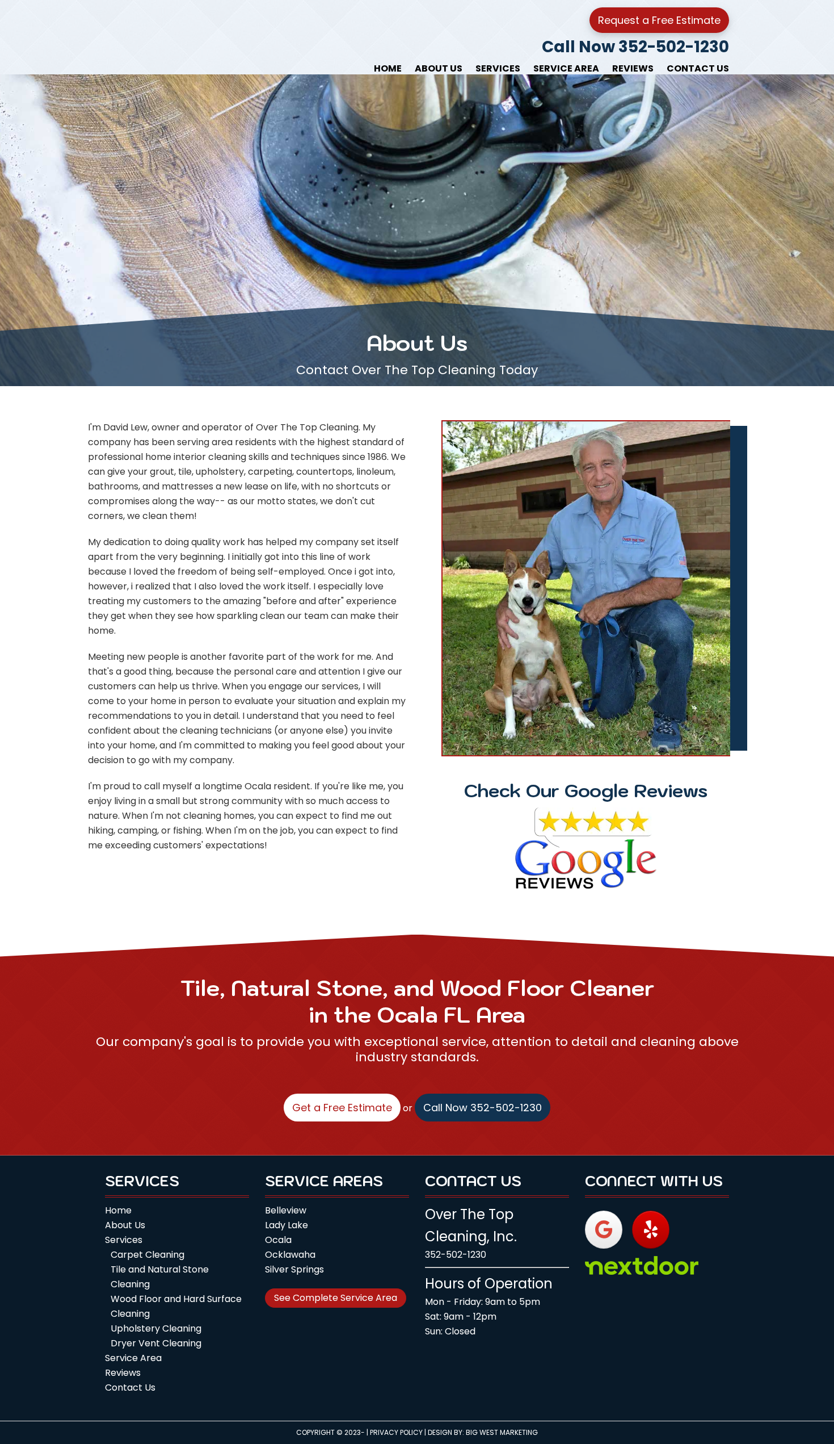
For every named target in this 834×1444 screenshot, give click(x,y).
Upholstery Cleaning (156, 1328)
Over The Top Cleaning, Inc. (178, 37)
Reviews (123, 1372)
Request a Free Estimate (659, 20)
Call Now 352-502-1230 (635, 47)
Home (118, 1210)
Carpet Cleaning (147, 1254)
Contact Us (130, 1387)
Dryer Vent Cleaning (156, 1343)
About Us (125, 1225)
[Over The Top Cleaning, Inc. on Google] (603, 1230)
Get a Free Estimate (342, 1107)
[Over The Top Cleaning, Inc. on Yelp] (650, 1230)
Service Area (133, 1358)
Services (123, 1239)
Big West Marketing (502, 1432)
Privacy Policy (396, 1432)
